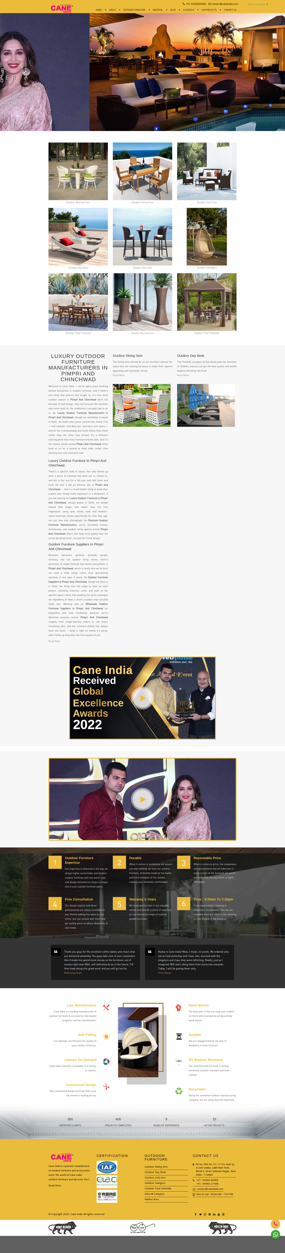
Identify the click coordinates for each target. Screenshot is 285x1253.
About (112, 10)
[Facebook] (195, 1214)
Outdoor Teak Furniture (78, 332)
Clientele (188, 10)
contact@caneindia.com (210, 1188)
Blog (173, 10)
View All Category (154, 1193)
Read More (54, 641)
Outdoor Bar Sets (142, 267)
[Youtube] (218, 1214)
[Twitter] (200, 1214)
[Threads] (223, 1214)
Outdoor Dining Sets (142, 202)
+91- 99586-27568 (207, 1183)
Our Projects (209, 10)
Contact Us (230, 10)
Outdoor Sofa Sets (207, 202)
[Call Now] (275, 1223)
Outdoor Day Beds (78, 267)
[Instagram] (205, 1214)
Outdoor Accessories (142, 332)
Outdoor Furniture (134, 10)
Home (99, 10)
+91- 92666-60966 (207, 1180)
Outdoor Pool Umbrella (206, 332)
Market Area (152, 1199)
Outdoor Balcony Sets (78, 202)
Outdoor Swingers (207, 267)
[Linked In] (214, 1214)
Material (158, 10)
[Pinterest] (209, 1214)
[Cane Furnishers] (62, 5)
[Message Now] (275, 1234)
